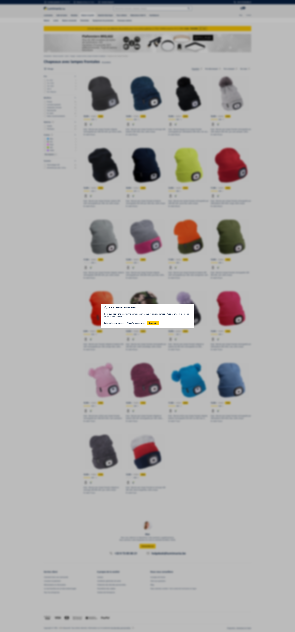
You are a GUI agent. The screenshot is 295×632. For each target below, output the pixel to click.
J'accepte (153, 323)
